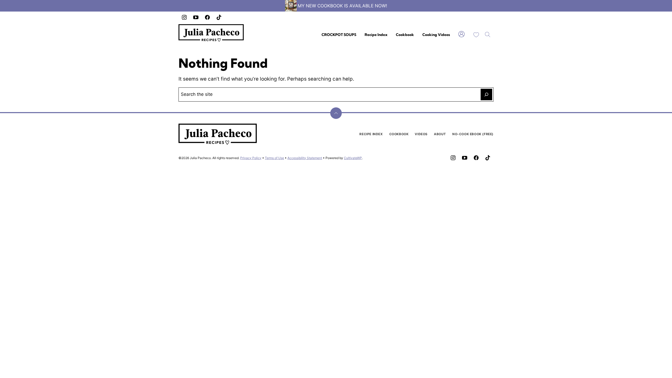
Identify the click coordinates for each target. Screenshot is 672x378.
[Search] (488, 34)
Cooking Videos (436, 34)
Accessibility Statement (304, 158)
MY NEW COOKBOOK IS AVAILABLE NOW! (342, 5)
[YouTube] (196, 17)
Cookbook (405, 34)
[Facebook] (207, 17)
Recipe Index (376, 34)
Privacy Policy (250, 158)
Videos (421, 134)
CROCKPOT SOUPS (339, 34)
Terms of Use (274, 158)
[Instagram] (184, 17)
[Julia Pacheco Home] (211, 33)
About (440, 134)
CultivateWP (353, 158)
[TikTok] (219, 17)
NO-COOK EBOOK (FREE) (473, 134)
